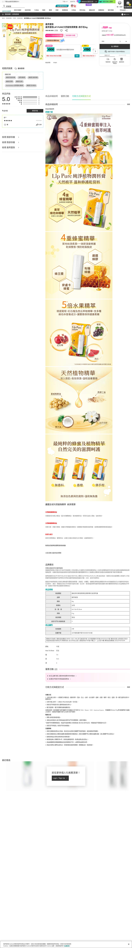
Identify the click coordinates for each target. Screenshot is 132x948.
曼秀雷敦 (49, 24)
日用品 (73, 10)
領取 (77, 56)
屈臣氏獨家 (17, 10)
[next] (95, 51)
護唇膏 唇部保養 (33, 77)
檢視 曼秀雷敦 (8, 147)
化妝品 (36, 10)
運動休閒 (92, 10)
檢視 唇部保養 (8, 142)
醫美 (43, 10)
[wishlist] (61, 30)
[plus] (126, 41)
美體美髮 (65, 10)
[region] (66, 944)
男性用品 (82, 10)
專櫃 (50, 10)
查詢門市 (72, 1)
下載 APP (65, 1)
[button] (128, 4)
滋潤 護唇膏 (22, 77)
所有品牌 (123, 10)
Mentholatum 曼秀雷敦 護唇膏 (14, 85)
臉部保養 (28, 10)
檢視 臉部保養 (8, 137)
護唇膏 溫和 (19, 81)
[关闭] (128, 944)
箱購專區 (101, 10)
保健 (56, 10)
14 (63, 702)
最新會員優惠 (6, 11)
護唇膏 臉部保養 (10, 77)
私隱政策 (67, 946)
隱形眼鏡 (111, 10)
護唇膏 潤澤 (9, 81)
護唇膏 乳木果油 (31, 85)
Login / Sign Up (59, 778)
